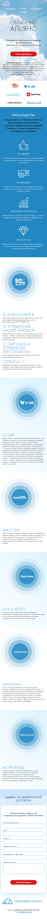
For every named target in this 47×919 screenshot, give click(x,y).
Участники (22, 9)
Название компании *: (10, 846)
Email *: (5, 830)
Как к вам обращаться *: (11, 823)
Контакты (24, 12)
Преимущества (11, 9)
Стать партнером (35, 9)
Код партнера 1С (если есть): (13, 854)
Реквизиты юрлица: (9, 862)
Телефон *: (6, 838)
